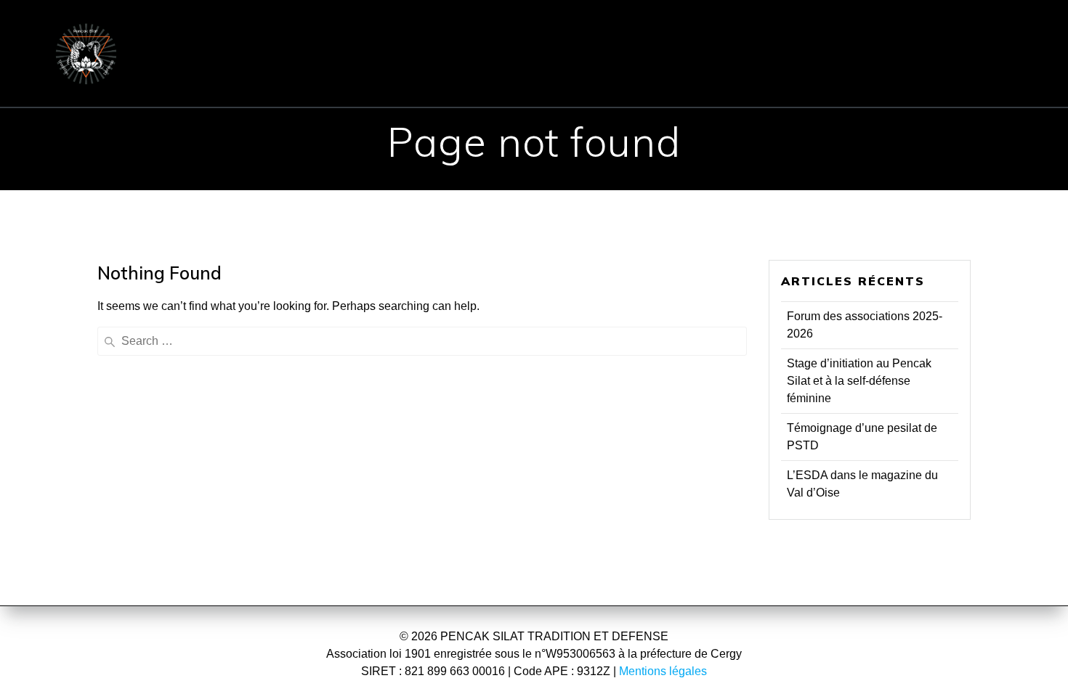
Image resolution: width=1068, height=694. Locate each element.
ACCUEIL (229, 32)
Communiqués (910, 32)
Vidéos (744, 74)
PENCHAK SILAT (435, 32)
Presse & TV (541, 74)
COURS (559, 32)
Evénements (426, 74)
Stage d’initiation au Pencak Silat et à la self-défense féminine (859, 380)
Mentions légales (663, 671)
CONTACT (797, 32)
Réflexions (650, 74)
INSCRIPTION (673, 32)
